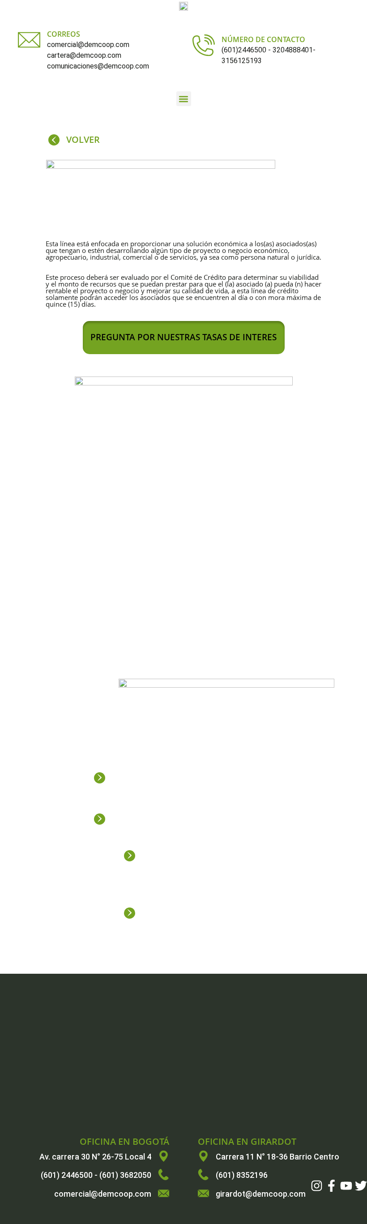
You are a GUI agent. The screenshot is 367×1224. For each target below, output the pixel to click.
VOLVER (83, 139)
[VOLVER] (54, 140)
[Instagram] (317, 1186)
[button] (183, 98)
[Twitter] (361, 1186)
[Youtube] (346, 1186)
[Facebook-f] (331, 1186)
